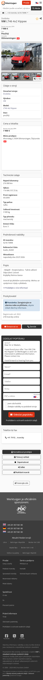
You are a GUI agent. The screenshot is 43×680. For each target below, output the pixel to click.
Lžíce (5, 542)
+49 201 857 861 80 (15, 525)
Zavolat (33, 326)
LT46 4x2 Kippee (10, 108)
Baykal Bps (13, 548)
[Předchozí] (3, 61)
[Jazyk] (37, 3)
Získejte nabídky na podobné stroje (22, 406)
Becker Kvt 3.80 (34, 542)
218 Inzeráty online (11, 317)
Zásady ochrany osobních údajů (17, 673)
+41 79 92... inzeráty (15, 437)
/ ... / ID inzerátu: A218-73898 (15, 13)
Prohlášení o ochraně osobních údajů (21, 420)
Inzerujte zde (22, 483)
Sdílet (22, 467)
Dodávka (6, 94)
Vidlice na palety (13, 553)
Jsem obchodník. (14, 403)
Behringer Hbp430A (17, 542)
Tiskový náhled (22, 457)
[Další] (39, 61)
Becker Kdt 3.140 (27, 548)
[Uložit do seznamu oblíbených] (37, 18)
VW (4, 101)
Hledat (37, 8)
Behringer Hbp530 (29, 553)
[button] (40, 3)
